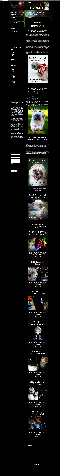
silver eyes (15, 127)
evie (14, 115)
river (14, 126)
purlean (20, 125)
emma (22, 114)
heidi (12, 119)
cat (19, 104)
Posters (30, 14)
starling (15, 128)
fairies (19, 115)
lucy (12, 121)
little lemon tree (18, 120)
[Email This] (28, 445)
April (13, 61)
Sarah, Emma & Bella (31, 12)
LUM (14, 121)
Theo (20, 12)
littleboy (22, 120)
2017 (12, 76)
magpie (20, 121)
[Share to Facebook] (30, 445)
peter (22, 124)
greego (17, 118)
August (13, 55)
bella (22, 102)
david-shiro (20, 112)
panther (14, 124)
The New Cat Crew (14, 14)
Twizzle (24, 12)
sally (20, 126)
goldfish (18, 117)
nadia (13, 123)
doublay (19, 113)
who (22, 137)
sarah (22, 126)
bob (22, 103)
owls (12, 124)
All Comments (14, 171)
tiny (17, 135)
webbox (18, 137)
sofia (22, 127)
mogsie (15, 122)
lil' (11, 120)
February (13, 64)
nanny (15, 123)
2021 (12, 71)
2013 (12, 81)
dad (18, 110)
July (13, 58)
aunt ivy (13, 102)
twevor (17, 136)
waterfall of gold (14, 137)
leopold (21, 119)
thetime (22, 134)
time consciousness (13, 135)
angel (17, 101)
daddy (11, 111)
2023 (12, 69)
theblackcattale (20, 131)
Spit (11, 128)
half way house (21, 118)
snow (20, 127)
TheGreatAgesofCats (13, 133)
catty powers (21, 107)
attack (22, 101)
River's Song (42, 14)
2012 (12, 82)
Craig (26, 14)
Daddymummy (21, 111)
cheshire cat (12, 109)
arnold (19, 101)
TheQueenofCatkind (14, 134)
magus (22, 121)
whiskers (20, 137)
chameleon (18, 108)
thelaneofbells (19, 133)
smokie (18, 127)
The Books (36, 14)
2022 (12, 70)
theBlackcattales (12, 132)
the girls (19, 130)
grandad (14, 118)
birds (13, 103)
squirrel (13, 128)
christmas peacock (20, 109)
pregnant (13, 125)
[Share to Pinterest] (31, 445)
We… (11, 25)
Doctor (14, 113)
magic (18, 121)
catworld (12, 108)
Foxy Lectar (21, 14)
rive (12, 126)
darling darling (13, 112)
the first (13, 130)
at (20, 101)
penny (21, 124)
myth (11, 123)
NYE (11, 124)
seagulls (12, 127)
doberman (12, 113)
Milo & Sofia (39, 12)
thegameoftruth (21, 132)
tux (15, 136)
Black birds (20, 103)
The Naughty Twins (14, 12)
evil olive (17, 115)
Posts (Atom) (39, 464)
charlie (22, 108)
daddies (21, 110)
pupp (18, 125)
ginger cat (14, 117)
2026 (12, 54)
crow (17, 110)
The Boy (20, 129)
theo (22, 133)
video (11, 137)
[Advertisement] (37, 453)
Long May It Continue (14, 31)
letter (22, 119)
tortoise (22, 135)
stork (17, 128)
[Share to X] (29, 445)
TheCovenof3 (17, 132)
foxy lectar (12, 116)
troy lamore (12, 136)
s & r (18, 126)
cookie (11, 110)
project (16, 125)
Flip (11, 49)
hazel (11, 119)
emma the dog (12, 115)
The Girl (16, 130)
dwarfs (14, 114)
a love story (16, 100)
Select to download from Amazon (37, 85)
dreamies (12, 114)
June (13, 59)
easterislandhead (18, 114)
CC (15, 108)
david (16, 112)
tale (18, 129)
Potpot (11, 125)
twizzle (19, 136)
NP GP (22, 123)
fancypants (22, 115)
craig (15, 110)
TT (14, 136)
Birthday (15, 103)
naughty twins (18, 123)
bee (20, 102)
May (13, 60)
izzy (18, 119)
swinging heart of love (14, 129)
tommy (19, 135)
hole (17, 119)
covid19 (13, 110)
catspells (16, 107)
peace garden (18, 124)
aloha (11, 101)
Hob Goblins (14, 119)
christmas (15, 109)
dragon (22, 113)
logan (11, 121)
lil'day (13, 120)
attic (11, 102)
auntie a (15, 102)
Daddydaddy (16, 111)
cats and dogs (15, 105)
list (15, 120)
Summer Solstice (20, 128)
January (13, 65)
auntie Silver (18, 102)
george (12, 117)
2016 (12, 77)
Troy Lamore (45, 12)
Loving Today (13, 28)
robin (16, 126)
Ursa (22, 136)
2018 (12, 75)
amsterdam (15, 101)
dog (16, 113)
